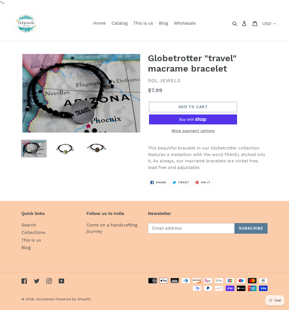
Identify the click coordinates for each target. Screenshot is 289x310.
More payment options (193, 130)
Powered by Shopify (73, 299)
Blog (25, 247)
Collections (33, 232)
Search (28, 225)
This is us (31, 240)
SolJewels (45, 299)
